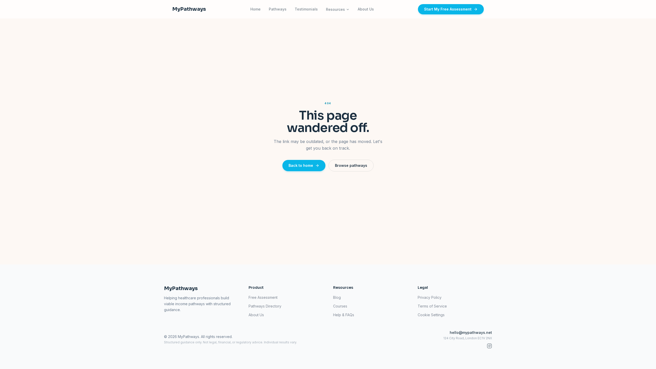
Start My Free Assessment (447, 9)
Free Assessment (263, 297)
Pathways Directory (265, 306)
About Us (366, 9)
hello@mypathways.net (471, 332)
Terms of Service (432, 306)
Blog (337, 297)
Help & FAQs (343, 315)
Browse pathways (351, 165)
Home (255, 9)
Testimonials (306, 9)
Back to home (301, 165)
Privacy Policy (430, 297)
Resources (335, 9)
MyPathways (189, 9)
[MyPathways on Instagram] (489, 345)
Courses (340, 306)
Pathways (277, 9)
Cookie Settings (431, 315)
